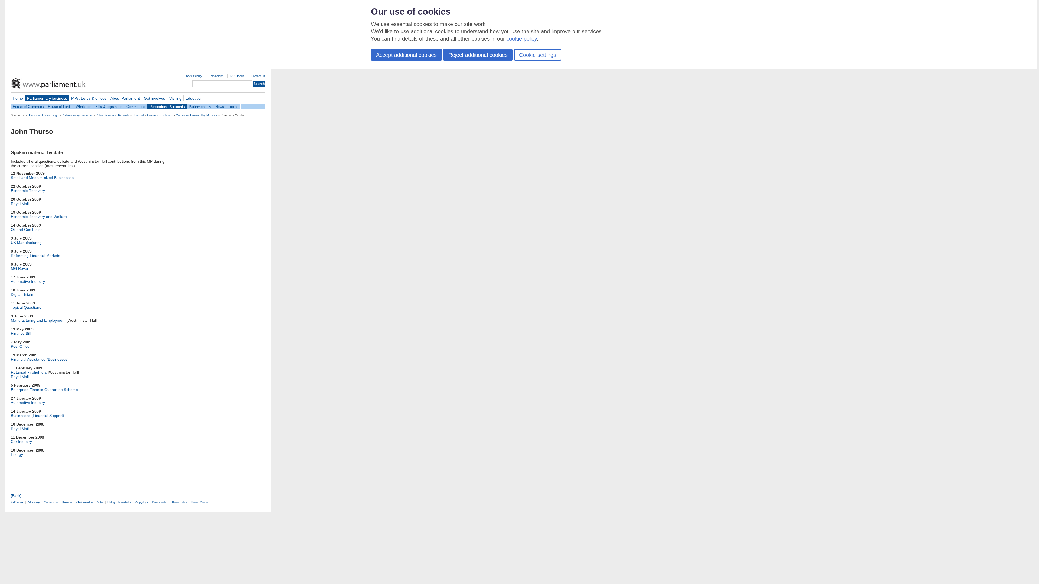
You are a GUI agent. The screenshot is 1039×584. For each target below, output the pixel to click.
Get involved (154, 98)
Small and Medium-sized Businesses (42, 177)
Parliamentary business (47, 98)
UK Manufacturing (26, 242)
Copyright (141, 502)
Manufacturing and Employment (38, 320)
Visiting (175, 98)
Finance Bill (21, 333)
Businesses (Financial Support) (37, 415)
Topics (233, 107)
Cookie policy (179, 502)
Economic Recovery (28, 190)
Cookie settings (537, 55)
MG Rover (19, 268)
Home (18, 98)
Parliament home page (43, 115)
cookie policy (522, 39)
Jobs (100, 502)
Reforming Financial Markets (35, 255)
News (219, 107)
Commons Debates (160, 115)
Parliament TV (200, 107)
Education (194, 98)
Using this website (119, 502)
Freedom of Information (77, 502)
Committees (135, 107)
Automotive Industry (28, 281)
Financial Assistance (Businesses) (40, 359)
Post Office (20, 346)
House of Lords (60, 107)
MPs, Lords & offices (88, 98)
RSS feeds (237, 76)
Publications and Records (112, 115)
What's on (83, 107)
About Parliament (125, 98)
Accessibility (194, 76)
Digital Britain (22, 294)
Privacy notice (160, 502)
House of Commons (28, 107)
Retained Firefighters (29, 372)
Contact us (258, 76)
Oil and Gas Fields (26, 229)
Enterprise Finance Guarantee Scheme (44, 389)
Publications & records (167, 107)
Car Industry (21, 441)
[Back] (16, 495)
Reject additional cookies (478, 55)
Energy (17, 454)
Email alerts (216, 76)
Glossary (34, 502)
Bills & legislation (108, 107)
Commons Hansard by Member (196, 115)
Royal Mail (20, 203)
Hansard (138, 115)
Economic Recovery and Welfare (39, 216)
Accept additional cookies (406, 55)
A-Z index (17, 502)
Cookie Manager (200, 502)
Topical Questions (26, 307)
